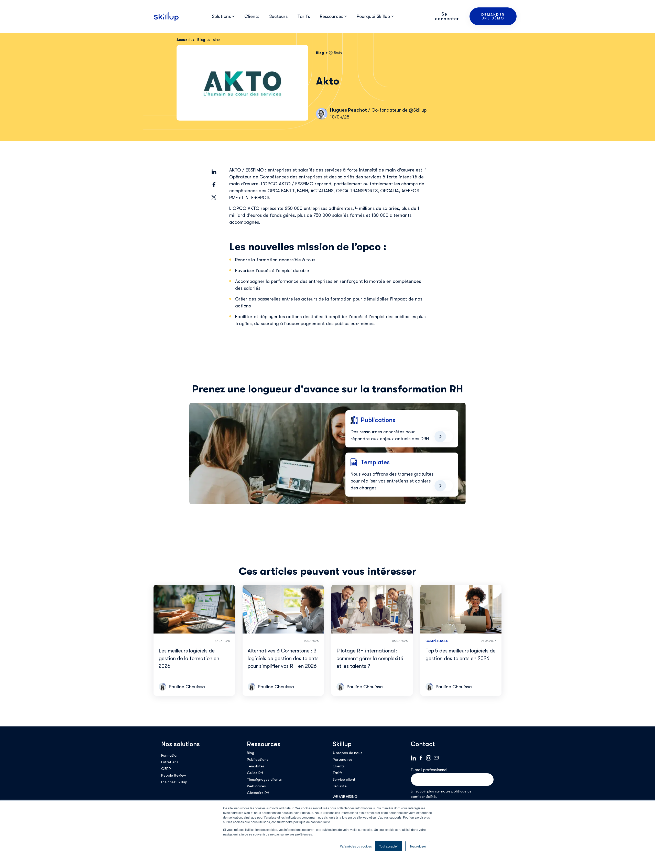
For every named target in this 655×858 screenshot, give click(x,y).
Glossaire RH (258, 793)
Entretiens (169, 762)
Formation (170, 755)
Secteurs (278, 16)
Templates (256, 766)
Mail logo (436, 757)
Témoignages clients (264, 779)
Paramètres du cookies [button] (356, 846)
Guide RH (255, 773)
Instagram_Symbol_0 (428, 757)
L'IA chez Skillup (174, 782)
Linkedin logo (413, 757)
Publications (257, 759)
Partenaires (343, 759)
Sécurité (340, 786)
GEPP (166, 769)
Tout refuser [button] (418, 846)
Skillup (342, 744)
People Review (173, 775)
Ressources (263, 744)
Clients (251, 16)
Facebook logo (420, 757)
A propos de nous (347, 753)
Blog (250, 753)
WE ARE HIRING (345, 797)
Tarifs (303, 16)
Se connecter (447, 16)
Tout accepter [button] (388, 846)
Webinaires (256, 786)
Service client (344, 779)
